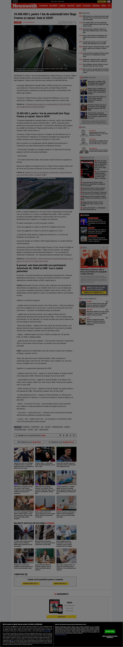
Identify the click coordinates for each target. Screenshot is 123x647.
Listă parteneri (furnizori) (60, 634)
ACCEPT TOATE (110, 631)
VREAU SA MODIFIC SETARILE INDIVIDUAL (109, 636)
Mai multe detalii (47, 630)
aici (12, 640)
